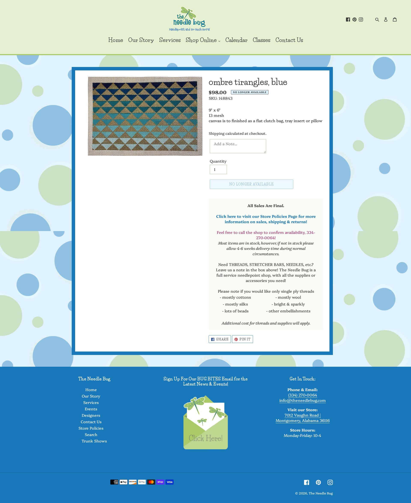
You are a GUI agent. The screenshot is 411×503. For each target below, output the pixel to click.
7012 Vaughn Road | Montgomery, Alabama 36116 (303, 417)
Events (91, 408)
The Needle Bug (321, 493)
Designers (91, 415)
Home (91, 389)
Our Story (91, 396)
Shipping (217, 133)
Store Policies (91, 428)
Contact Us (91, 421)
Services (91, 402)
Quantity (218, 161)
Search (91, 434)
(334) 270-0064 (302, 395)
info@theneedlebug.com (302, 400)
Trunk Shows (94, 441)
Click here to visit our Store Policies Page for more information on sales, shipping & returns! (266, 219)
